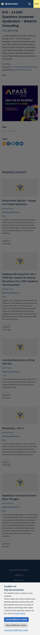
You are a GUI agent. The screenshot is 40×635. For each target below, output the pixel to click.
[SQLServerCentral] (2, 4)
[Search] (29, 4)
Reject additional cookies (16, 625)
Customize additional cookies (16, 630)
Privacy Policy (19, 613)
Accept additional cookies (16, 619)
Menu (37, 4)
